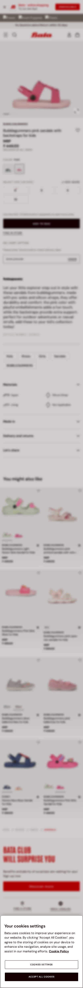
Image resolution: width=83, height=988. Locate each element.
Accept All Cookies (41, 976)
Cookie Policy (59, 951)
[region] (41, 951)
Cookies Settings (41, 964)
